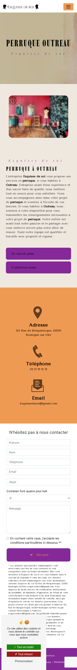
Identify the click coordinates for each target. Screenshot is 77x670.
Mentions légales (64, 662)
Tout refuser (25, 654)
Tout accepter (25, 647)
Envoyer (42, 555)
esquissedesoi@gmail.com (38, 403)
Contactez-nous (23, 267)
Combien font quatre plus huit (27, 491)
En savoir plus (22, 253)
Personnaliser (24, 661)
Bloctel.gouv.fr (58, 632)
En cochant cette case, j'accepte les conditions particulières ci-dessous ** (35, 540)
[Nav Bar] (68, 6)
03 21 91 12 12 (38, 369)
